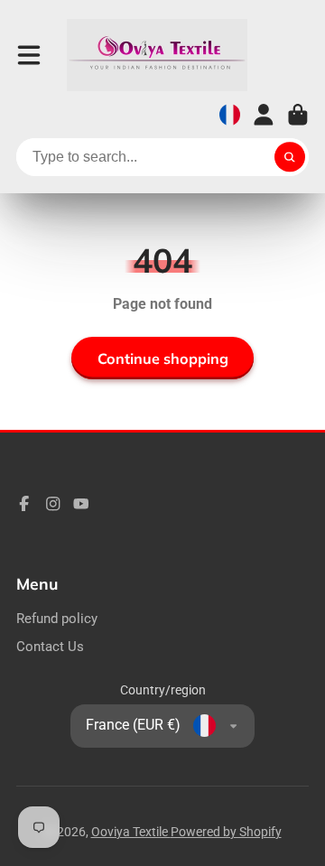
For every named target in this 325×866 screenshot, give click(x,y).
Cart (298, 115)
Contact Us (50, 646)
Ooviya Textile (131, 831)
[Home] (157, 55)
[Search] (289, 157)
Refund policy (57, 618)
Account (263, 115)
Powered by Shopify (226, 831)
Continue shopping (163, 358)
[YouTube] (81, 504)
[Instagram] (53, 504)
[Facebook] (24, 504)
